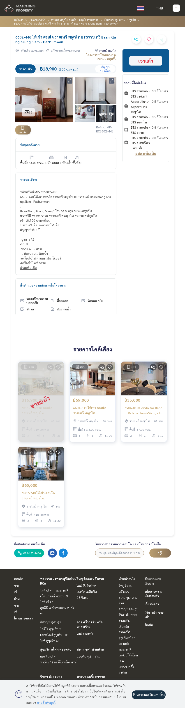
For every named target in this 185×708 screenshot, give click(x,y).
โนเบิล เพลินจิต (87, 592)
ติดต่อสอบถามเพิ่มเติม (29, 544)
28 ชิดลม (82, 597)
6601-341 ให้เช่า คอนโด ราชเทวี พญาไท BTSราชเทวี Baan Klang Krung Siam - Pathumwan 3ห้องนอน (91, 410)
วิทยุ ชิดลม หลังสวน (90, 579)
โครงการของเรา (24, 618)
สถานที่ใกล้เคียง (135, 83)
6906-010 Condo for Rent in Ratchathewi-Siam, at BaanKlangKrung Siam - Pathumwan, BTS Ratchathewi (143, 410)
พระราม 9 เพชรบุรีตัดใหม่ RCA (128, 655)
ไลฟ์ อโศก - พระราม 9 (54, 590)
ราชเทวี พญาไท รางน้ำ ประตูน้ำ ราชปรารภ (75, 20)
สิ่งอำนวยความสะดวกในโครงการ (43, 285)
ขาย (16, 586)
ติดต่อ (149, 625)
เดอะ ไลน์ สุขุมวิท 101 (54, 635)
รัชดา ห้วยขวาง (51, 676)
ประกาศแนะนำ (37, 20)
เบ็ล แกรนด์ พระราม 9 (54, 596)
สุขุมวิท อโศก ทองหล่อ (55, 649)
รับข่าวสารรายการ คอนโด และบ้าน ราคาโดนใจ (128, 544)
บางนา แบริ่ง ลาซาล (91, 676)
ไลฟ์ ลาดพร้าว (86, 633)
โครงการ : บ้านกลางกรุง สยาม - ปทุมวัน (101, 57)
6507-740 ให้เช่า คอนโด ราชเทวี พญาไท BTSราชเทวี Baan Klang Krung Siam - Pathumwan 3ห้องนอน (40, 496)
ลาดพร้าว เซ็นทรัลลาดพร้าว (124, 626)
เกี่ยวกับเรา (152, 604)
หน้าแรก (18, 20)
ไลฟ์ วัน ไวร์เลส (86, 586)
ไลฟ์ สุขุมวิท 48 (50, 641)
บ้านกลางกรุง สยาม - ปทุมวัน (120, 20)
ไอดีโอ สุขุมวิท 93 (51, 629)
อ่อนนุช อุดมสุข (50, 622)
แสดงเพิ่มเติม (145, 153)
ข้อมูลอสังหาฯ (30, 145)
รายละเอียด (28, 179)
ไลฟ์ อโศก (46, 602)
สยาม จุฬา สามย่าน (90, 649)
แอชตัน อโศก (48, 656)
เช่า (16, 592)
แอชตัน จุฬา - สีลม (88, 656)
